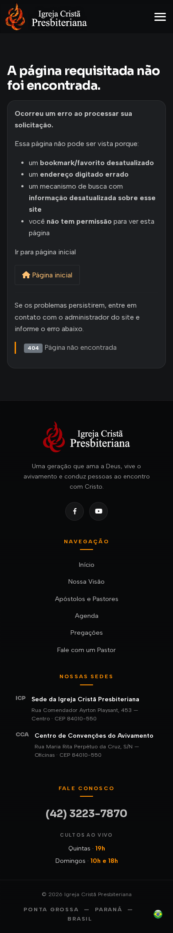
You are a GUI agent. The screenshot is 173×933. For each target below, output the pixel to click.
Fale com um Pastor (86, 650)
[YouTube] (98, 511)
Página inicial (51, 275)
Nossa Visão (86, 581)
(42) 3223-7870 (86, 813)
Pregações (87, 632)
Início (86, 565)
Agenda (86, 616)
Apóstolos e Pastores (86, 599)
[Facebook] (74, 511)
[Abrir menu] (160, 17)
